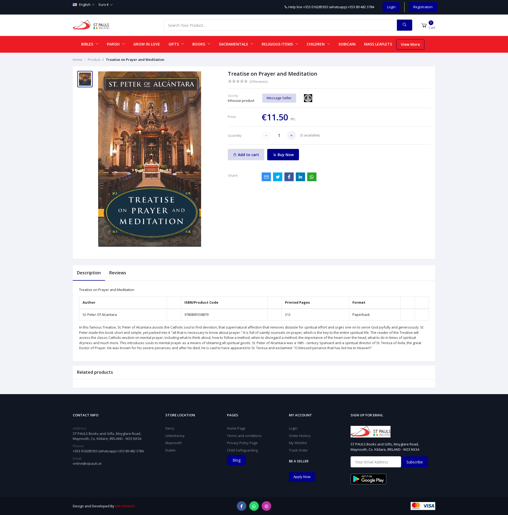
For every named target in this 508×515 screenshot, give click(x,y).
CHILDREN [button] (316, 44)
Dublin (170, 450)
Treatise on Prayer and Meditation (135, 59)
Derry (169, 428)
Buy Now (285, 154)
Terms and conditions (244, 435)
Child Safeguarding (242, 450)
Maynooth (173, 442)
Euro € (104, 4)
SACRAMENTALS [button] (234, 44)
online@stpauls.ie (87, 463)
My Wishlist (298, 442)
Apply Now (301, 476)
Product (94, 59)
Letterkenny (175, 435)
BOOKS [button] (199, 44)
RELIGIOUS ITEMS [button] (278, 44)
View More (410, 44)
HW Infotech (125, 506)
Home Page (236, 428)
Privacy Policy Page (242, 442)
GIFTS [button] (174, 44)
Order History (300, 435)
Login (391, 6)
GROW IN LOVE (146, 44)
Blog (237, 460)
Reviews (117, 273)
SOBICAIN (347, 44)
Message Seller (279, 97)
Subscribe (414, 461)
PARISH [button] (114, 44)
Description (89, 273)
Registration (423, 6)
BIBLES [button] (87, 44)
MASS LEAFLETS (378, 44)
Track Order (298, 450)
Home (77, 59)
